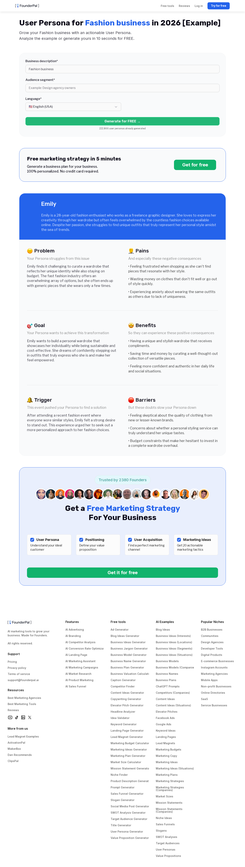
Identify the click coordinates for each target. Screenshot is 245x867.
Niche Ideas (164, 818)
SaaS (204, 699)
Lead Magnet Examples (23, 736)
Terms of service (19, 674)
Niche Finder (119, 774)
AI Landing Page (76, 654)
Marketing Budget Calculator (130, 743)
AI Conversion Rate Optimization (87, 648)
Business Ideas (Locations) (174, 642)
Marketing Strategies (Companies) (170, 789)
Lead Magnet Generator (127, 736)
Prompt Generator (122, 787)
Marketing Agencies (214, 673)
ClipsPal (13, 761)
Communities (209, 635)
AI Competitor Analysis (80, 642)
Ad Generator (119, 629)
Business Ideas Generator (128, 642)
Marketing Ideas (167, 762)
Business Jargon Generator (129, 648)
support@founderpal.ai (23, 680)
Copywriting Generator (126, 699)
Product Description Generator (131, 781)
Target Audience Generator (129, 819)
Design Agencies (212, 642)
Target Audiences (168, 843)
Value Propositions (168, 855)
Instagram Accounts (214, 667)
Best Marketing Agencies (24, 697)
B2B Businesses (211, 629)
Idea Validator (120, 718)
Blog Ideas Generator (125, 635)
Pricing (12, 661)
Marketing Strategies (170, 781)
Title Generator (121, 825)
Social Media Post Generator (130, 806)
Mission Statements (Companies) (169, 810)
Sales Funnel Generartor (127, 793)
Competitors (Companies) (173, 692)
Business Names (167, 673)
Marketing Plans (167, 774)
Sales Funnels (165, 824)
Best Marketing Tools (22, 704)
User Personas (165, 849)
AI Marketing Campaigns (81, 667)
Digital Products (211, 654)
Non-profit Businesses (216, 686)
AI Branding (73, 635)
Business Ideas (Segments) (174, 648)
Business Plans (166, 680)
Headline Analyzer (123, 711)
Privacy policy (17, 667)
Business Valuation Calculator (131, 673)
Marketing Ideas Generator (129, 749)
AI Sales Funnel (75, 686)
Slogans (161, 830)
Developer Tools (212, 648)
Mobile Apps (209, 680)
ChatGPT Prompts (168, 686)
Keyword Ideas (166, 730)
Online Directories (213, 692)
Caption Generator (123, 680)
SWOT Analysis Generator (128, 812)
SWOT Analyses (166, 837)
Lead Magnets (165, 743)
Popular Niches (212, 622)
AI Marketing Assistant (80, 661)
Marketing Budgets (168, 749)
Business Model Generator (128, 654)
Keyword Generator (123, 724)
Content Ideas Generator (127, 692)
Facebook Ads (165, 718)
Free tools (118, 622)
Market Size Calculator (126, 762)
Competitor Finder (123, 686)
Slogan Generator (122, 800)
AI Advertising (74, 629)
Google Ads (163, 724)
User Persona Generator (127, 831)
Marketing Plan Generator (128, 755)
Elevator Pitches (166, 711)
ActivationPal (16, 742)
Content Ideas (165, 699)
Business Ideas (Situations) (174, 654)
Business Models (167, 661)
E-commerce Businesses (217, 661)
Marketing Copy (166, 755)
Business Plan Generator (127, 667)
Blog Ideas (163, 629)
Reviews (13, 710)
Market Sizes (164, 796)
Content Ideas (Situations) (173, 705)
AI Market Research (78, 673)
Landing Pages (166, 736)
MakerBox (14, 748)
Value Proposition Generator (130, 837)
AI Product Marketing (79, 680)
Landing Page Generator (127, 730)
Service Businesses (214, 705)
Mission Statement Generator (130, 768)
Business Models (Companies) (176, 667)
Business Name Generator (128, 661)
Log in (199, 5)
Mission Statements (169, 802)
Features (72, 622)
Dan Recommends (20, 754)
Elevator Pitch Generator (127, 705)
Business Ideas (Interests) (173, 635)
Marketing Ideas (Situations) (175, 768)
